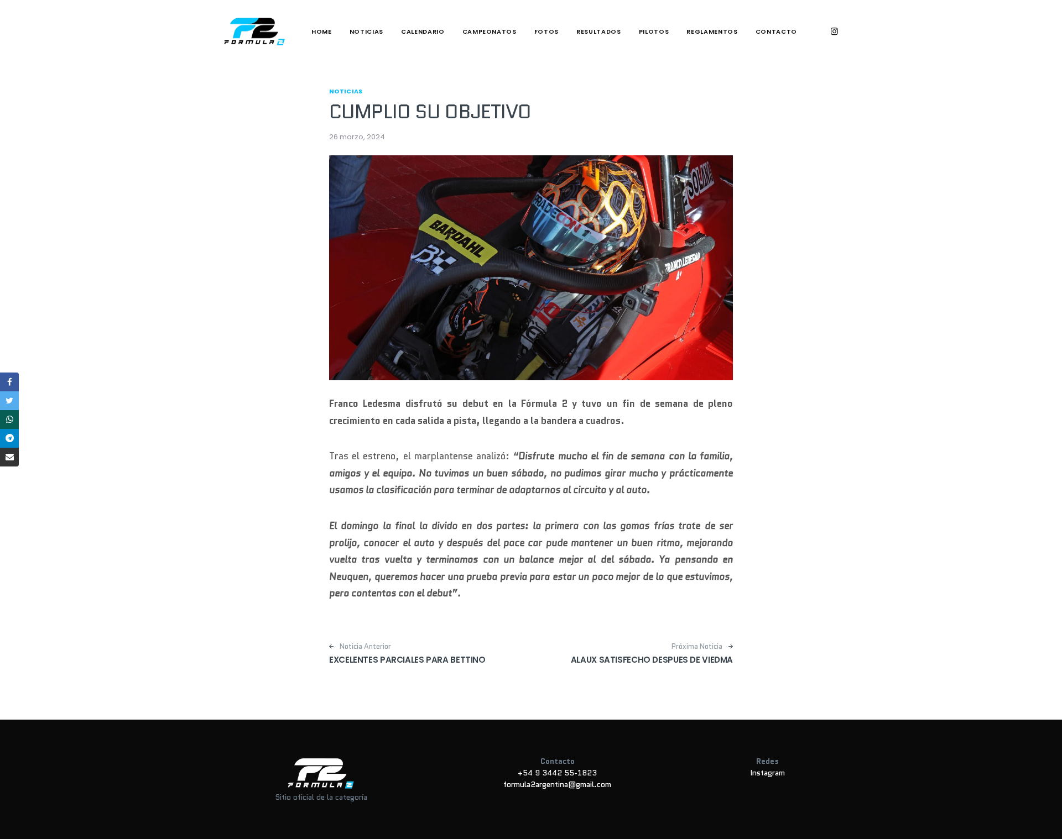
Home (321, 31)
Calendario (423, 31)
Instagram (767, 772)
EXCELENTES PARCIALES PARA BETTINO (407, 659)
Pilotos (654, 31)
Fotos (546, 31)
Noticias (366, 31)
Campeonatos (489, 31)
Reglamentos (711, 31)
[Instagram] (834, 31)
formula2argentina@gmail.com (557, 784)
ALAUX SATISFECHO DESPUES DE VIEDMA (652, 659)
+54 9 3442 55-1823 (557, 772)
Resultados (598, 31)
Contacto (776, 31)
